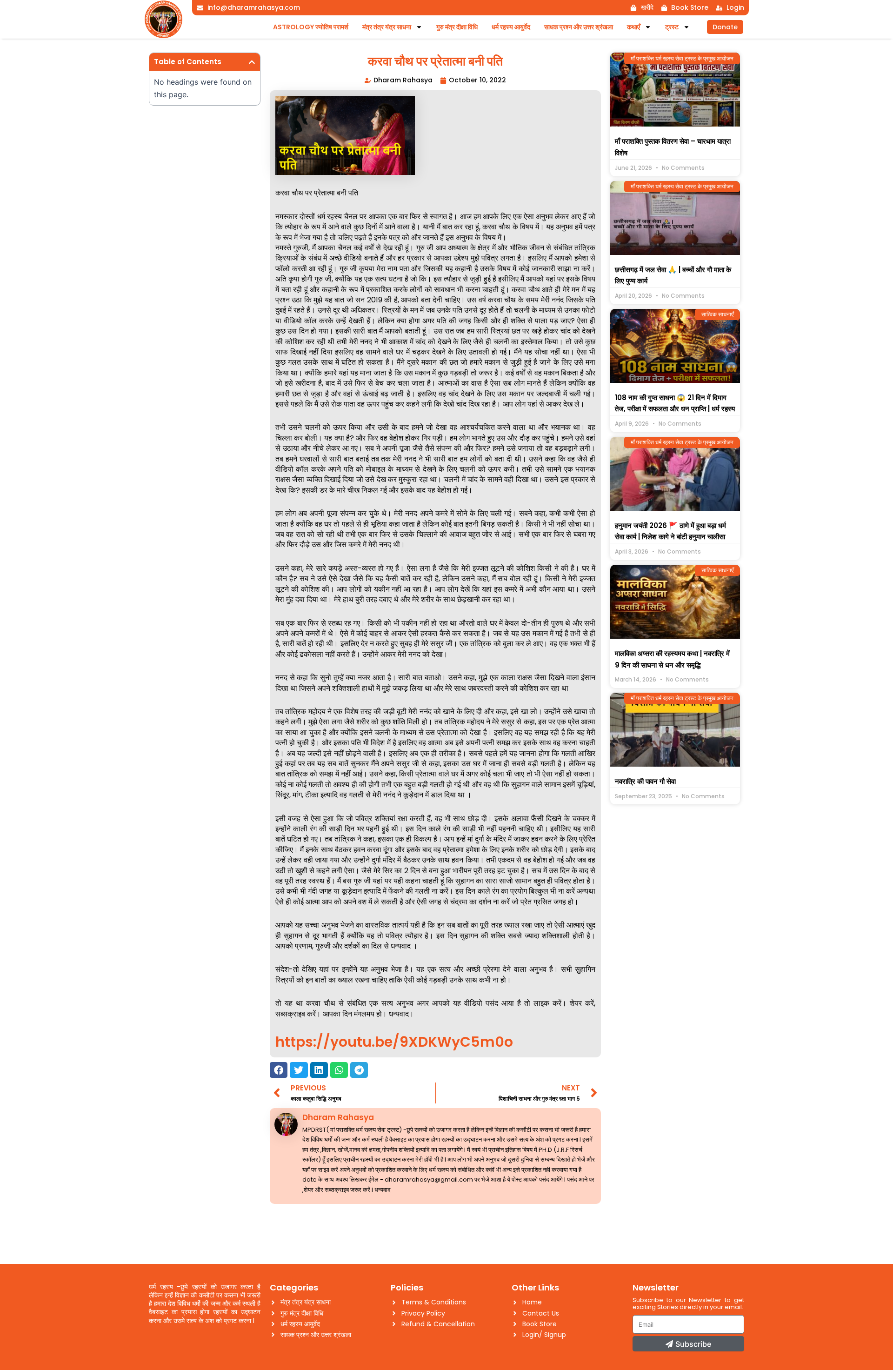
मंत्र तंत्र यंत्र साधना (386, 27)
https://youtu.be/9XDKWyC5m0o (394, 1042)
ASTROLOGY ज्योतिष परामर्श (310, 27)
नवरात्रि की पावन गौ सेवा (645, 781)
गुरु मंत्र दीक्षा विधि (457, 27)
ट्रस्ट (672, 27)
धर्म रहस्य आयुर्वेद (511, 27)
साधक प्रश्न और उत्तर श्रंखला (578, 27)
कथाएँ (633, 27)
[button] (251, 62)
